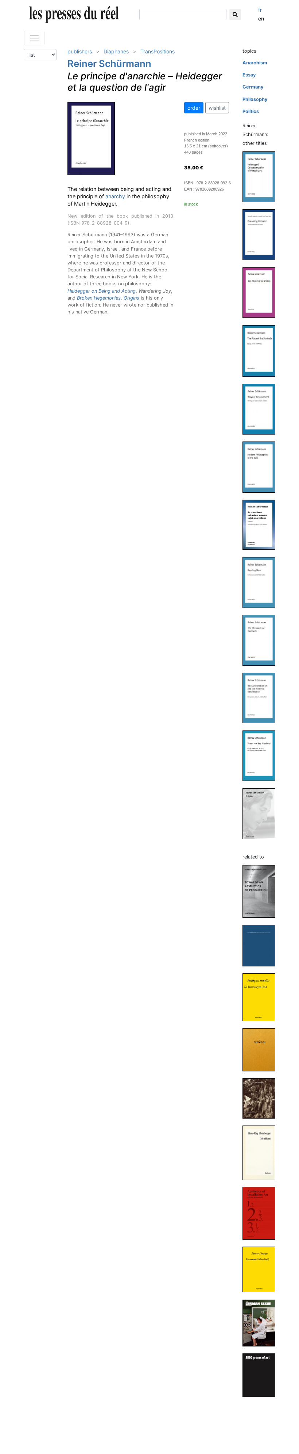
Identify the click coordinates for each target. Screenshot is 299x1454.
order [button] (193, 108)
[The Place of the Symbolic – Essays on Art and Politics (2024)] (261, 350)
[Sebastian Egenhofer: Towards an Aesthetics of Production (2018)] (261, 891)
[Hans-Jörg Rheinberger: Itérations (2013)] (261, 1152)
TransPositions (157, 51)
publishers (79, 51)
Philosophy (255, 99)
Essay (249, 75)
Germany (253, 87)
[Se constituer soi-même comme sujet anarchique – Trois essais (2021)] (261, 524)
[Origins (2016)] (261, 813)
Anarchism (254, 62)
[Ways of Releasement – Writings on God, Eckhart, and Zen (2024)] (261, 409)
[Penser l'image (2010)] (261, 1269)
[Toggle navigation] (34, 38)
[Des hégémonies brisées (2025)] (261, 292)
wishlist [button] (217, 108)
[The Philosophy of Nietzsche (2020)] (261, 640)
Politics (250, 111)
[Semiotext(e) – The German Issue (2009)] (261, 1322)
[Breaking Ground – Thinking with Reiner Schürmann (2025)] (261, 234)
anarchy (115, 196)
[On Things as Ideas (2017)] (261, 945)
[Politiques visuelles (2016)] (261, 997)
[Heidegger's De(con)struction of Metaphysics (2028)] (261, 176)
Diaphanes (116, 51)
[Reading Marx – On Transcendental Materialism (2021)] (261, 582)
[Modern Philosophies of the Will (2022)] (261, 467)
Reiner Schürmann (109, 63)
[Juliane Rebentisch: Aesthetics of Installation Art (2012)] (261, 1213)
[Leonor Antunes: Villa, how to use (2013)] (261, 1098)
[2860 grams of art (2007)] (261, 1375)
